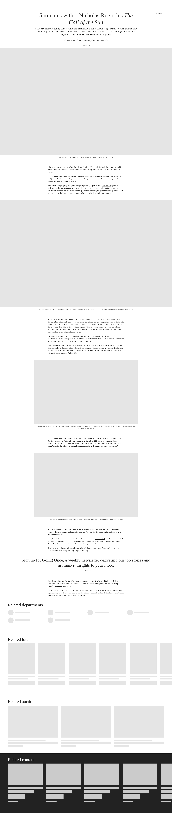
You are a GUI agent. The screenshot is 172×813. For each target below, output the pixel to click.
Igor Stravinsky (76, 167)
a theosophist (114, 529)
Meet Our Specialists (84, 40)
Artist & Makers (70, 40)
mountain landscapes (63, 586)
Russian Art (106, 186)
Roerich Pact (100, 539)
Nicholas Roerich (109, 176)
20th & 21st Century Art (99, 40)
